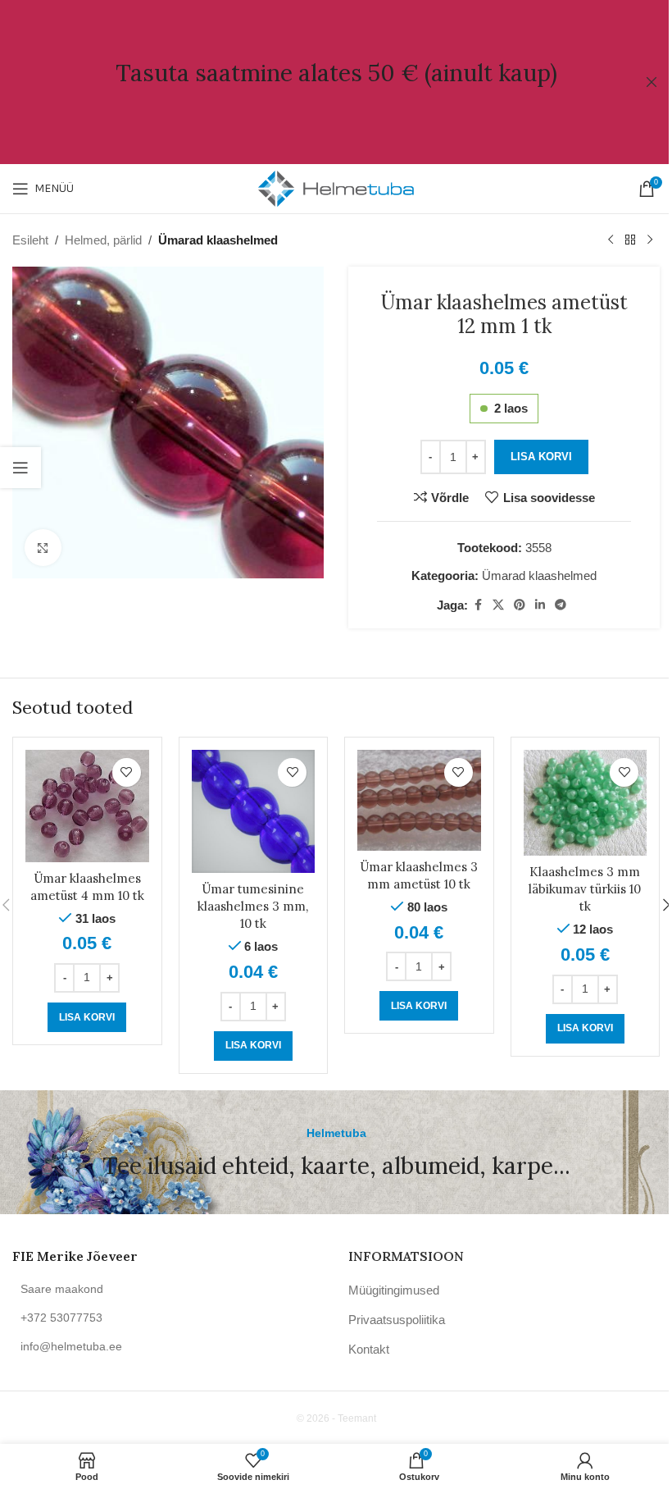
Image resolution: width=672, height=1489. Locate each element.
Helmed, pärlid (103, 240)
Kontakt (368, 1349)
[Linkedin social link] (540, 605)
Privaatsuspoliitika (396, 1320)
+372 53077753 (61, 1317)
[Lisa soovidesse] (126, 772)
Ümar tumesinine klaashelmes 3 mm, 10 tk (253, 906)
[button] (87, 1017)
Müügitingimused (393, 1290)
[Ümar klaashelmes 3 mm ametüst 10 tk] (419, 800)
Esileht (30, 240)
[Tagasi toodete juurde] (630, 240)
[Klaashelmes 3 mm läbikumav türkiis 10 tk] (585, 803)
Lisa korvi (541, 456)
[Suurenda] (43, 547)
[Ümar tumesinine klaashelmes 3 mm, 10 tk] (254, 812)
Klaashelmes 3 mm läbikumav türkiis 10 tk (585, 889)
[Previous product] (610, 240)
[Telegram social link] (560, 605)
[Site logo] (336, 187)
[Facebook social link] (478, 605)
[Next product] (650, 240)
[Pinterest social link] (519, 605)
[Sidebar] (20, 467)
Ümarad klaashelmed (218, 240)
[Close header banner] (651, 82)
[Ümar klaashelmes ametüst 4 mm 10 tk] (87, 806)
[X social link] (498, 605)
